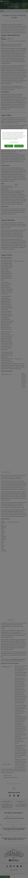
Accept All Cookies (19, 145)
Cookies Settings (13, 142)
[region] (14, 139)
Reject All (9, 145)
